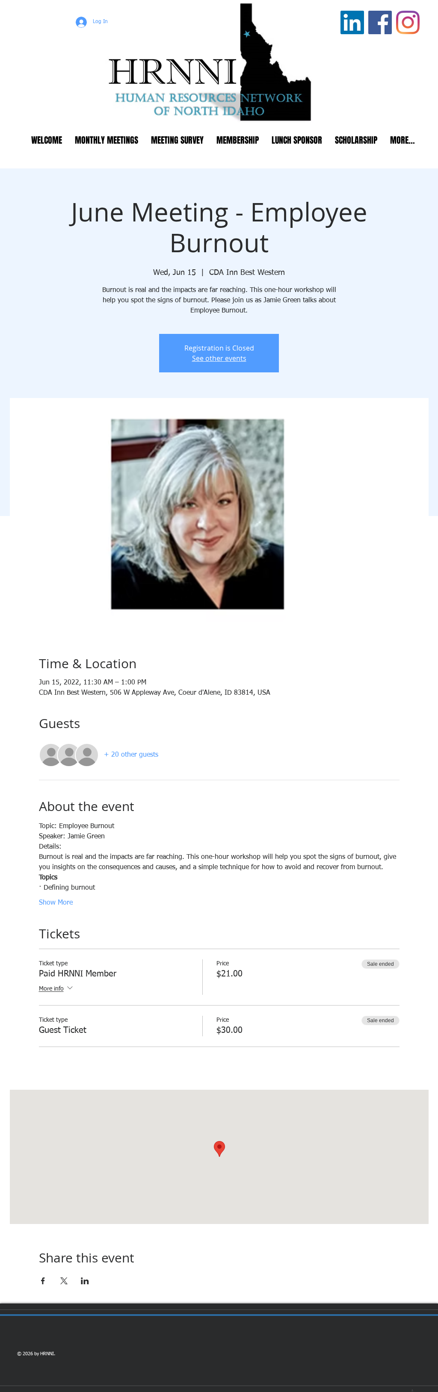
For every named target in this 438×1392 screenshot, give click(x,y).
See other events (219, 358)
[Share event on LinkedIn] (85, 1280)
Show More (56, 902)
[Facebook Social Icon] (380, 22)
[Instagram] (408, 22)
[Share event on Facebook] (43, 1280)
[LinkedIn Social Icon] (352, 22)
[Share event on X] (64, 1280)
